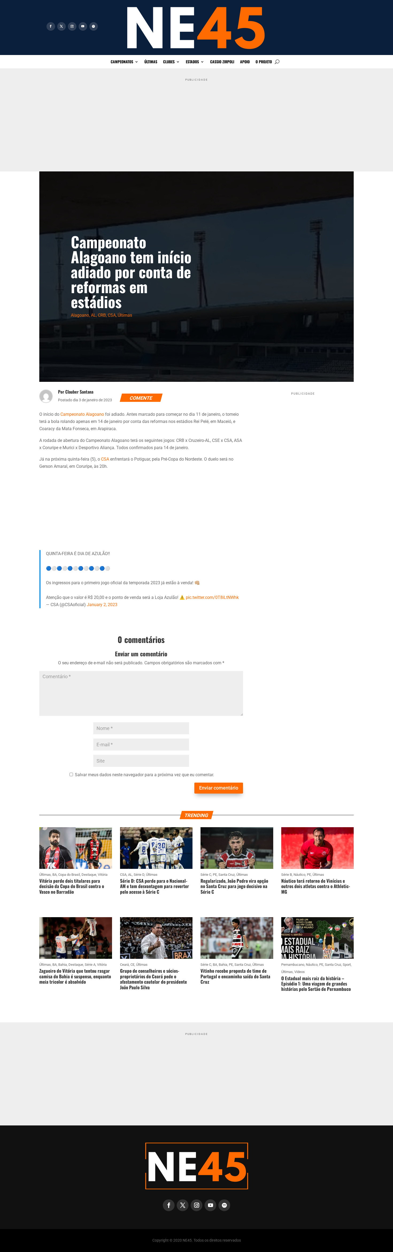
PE (215, 875)
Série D (139, 875)
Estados (192, 62)
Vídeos (299, 972)
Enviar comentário (218, 788)
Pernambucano (292, 965)
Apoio (245, 62)
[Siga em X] (61, 26)
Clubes (169, 62)
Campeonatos (122, 62)
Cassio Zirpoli (222, 62)
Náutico (299, 875)
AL (93, 315)
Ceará (124, 965)
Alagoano (80, 315)
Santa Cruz (226, 875)
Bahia (62, 965)
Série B (286, 875)
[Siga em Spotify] (93, 26)
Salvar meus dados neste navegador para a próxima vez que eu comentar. (144, 774)
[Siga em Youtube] (83, 26)
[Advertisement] (196, 121)
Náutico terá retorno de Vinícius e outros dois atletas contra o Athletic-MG (315, 886)
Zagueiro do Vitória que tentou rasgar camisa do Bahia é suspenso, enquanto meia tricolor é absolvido (75, 976)
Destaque (89, 875)
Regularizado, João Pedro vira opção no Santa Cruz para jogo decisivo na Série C (234, 886)
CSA (112, 315)
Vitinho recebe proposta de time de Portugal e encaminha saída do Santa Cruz (235, 976)
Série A (90, 965)
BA (54, 875)
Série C (206, 875)
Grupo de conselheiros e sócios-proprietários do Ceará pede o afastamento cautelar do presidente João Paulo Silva (153, 978)
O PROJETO (264, 62)
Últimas (150, 62)
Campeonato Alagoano (82, 414)
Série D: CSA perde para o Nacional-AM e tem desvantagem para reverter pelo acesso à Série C (154, 886)
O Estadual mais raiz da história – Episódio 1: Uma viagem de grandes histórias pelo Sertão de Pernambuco (316, 983)
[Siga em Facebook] (51, 26)
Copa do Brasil (69, 875)
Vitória (102, 875)
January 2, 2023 (102, 604)
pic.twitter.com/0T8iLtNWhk (212, 597)
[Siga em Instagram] (72, 26)
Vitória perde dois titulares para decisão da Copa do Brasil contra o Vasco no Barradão (71, 886)
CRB (102, 315)
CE (132, 965)
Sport (347, 965)
